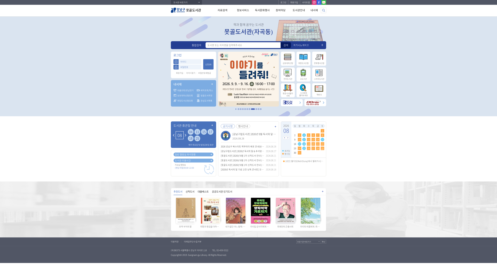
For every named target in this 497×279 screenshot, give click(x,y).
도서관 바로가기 (180, 2)
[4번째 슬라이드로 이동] (245, 109)
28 (318, 148)
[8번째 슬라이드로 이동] (255, 109)
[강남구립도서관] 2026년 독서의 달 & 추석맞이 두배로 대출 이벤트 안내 (254, 151)
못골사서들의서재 (288, 94)
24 (299, 148)
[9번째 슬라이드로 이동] (258, 109)
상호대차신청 (288, 63)
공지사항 (228, 126)
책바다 (319, 94)
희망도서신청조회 (185, 100)
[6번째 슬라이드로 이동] (249, 109)
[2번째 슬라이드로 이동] (240, 109)
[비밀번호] (176, 67)
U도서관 (303, 79)
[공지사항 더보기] (275, 126)
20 (313, 143)
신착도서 (190, 191)
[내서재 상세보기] (212, 84)
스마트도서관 (319, 79)
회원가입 (294, 2)
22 (322, 143)
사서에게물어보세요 (303, 94)
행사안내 (243, 126)
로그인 (283, 2)
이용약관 (175, 241)
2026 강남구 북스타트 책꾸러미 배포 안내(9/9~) (243, 146)
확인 (323, 241)
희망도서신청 (303, 63)
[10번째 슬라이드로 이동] (260, 109)
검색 (285, 45)
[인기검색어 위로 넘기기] (322, 44)
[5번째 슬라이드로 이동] (247, 109)
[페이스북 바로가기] (319, 2)
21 (318, 143)
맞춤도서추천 (206, 95)
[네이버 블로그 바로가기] (323, 2)
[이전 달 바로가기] (284, 137)
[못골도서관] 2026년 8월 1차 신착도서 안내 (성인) (244, 164)
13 (313, 139)
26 (309, 148)
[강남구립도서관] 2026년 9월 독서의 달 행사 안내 (257, 134)
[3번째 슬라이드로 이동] (243, 109)
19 (309, 143)
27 (313, 148)
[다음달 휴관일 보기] (186, 135)
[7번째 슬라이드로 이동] (251, 109)
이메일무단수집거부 (192, 241)
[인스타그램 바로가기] (314, 2)
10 (299, 139)
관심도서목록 (206, 100)
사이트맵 (306, 2)
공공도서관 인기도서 (222, 191)
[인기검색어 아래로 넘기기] (322, 45)
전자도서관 (288, 79)
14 (318, 139)
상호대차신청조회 (185, 95)
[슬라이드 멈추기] (236, 109)
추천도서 (178, 191)
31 (299, 152)
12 (309, 139)
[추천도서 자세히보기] (322, 191)
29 (322, 148)
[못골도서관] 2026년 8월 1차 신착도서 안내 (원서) (244, 155)
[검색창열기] (323, 10)
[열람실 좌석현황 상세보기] (211, 154)
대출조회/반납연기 (185, 90)
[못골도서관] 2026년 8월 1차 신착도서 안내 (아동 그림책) (247, 160)
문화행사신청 (319, 63)
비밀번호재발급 (204, 73)
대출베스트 (203, 191)
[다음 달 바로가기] (288, 137)
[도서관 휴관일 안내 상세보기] (212, 125)
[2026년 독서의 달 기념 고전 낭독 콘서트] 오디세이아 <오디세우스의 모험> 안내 (257, 169)
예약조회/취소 (207, 90)
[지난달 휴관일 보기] (174, 135)
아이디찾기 (190, 73)
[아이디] (176, 61)
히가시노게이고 (301, 45)
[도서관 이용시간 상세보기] (211, 160)
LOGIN (208, 64)
